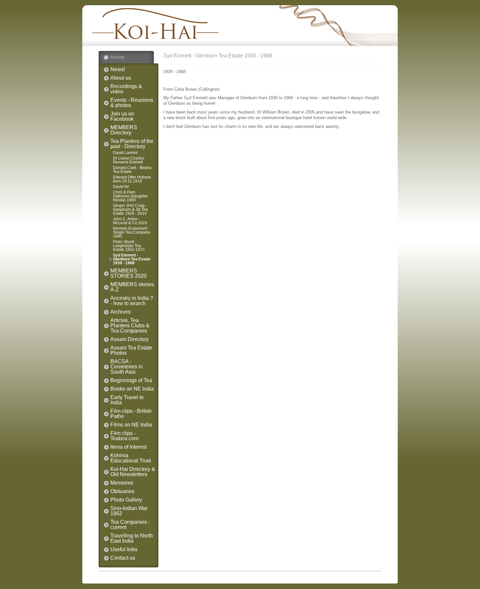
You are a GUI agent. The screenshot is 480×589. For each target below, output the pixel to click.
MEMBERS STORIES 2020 (128, 273)
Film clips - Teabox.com (124, 436)
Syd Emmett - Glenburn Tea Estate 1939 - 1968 (132, 259)
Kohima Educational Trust (130, 458)
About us (120, 78)
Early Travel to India (127, 400)
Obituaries (122, 491)
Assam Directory (129, 339)
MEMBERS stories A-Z (132, 287)
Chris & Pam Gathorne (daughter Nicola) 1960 (130, 196)
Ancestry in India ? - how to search (131, 301)
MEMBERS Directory (123, 130)
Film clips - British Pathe (131, 414)
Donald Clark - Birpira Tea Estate (132, 170)
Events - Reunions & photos (131, 103)
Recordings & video (126, 89)
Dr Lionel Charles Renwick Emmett (128, 160)
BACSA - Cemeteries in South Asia (126, 367)
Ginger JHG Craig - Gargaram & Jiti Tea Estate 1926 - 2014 (130, 209)
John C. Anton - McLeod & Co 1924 (130, 221)
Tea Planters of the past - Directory (131, 144)
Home (117, 57)
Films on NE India (131, 424)
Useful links (123, 549)
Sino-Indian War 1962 (129, 511)
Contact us (122, 558)
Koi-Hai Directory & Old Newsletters (132, 472)
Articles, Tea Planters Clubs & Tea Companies (130, 325)
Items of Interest (128, 447)
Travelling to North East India (131, 538)
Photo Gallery (126, 500)
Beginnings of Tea (131, 380)
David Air (121, 187)
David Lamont (125, 153)
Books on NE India (132, 389)
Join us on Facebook (122, 116)
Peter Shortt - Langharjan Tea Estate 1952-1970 (129, 246)
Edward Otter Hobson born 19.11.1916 (132, 179)
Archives (120, 312)
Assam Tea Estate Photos (131, 350)
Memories (121, 483)
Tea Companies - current (130, 524)
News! (117, 69)
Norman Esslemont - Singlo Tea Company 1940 (131, 232)
